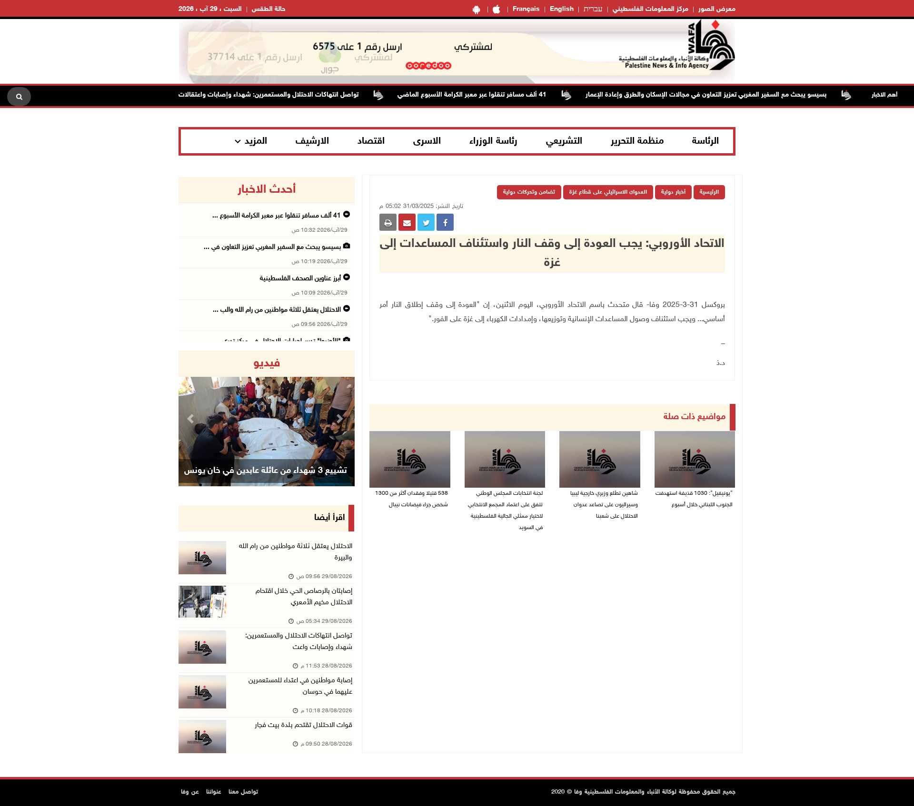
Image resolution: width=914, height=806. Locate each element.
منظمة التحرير (637, 141)
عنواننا (213, 792)
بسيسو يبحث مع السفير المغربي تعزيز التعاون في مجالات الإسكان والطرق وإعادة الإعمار (722, 95)
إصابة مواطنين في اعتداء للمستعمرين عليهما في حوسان (300, 686)
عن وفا (190, 792)
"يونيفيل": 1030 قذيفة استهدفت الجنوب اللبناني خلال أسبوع (694, 499)
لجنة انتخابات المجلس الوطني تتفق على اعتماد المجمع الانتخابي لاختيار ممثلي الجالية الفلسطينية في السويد (505, 510)
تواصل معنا (243, 792)
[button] (192, 418)
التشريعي (564, 141)
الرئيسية (709, 192)
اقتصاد (371, 141)
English (562, 9)
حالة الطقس (269, 9)
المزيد (256, 141)
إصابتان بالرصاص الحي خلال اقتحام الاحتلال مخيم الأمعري (304, 597)
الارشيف (312, 141)
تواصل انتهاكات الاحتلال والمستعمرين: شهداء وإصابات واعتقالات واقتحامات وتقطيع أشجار (249, 95)
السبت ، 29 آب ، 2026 (210, 9)
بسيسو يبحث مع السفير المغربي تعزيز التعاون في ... (272, 247)
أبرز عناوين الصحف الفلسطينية (300, 279)
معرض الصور (716, 9)
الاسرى (427, 141)
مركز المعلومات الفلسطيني (650, 9)
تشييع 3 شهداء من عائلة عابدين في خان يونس (265, 471)
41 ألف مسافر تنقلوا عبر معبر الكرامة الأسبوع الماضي (488, 95)
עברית (593, 9)
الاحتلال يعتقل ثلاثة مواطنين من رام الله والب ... (277, 310)
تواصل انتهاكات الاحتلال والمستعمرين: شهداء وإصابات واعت (298, 641)
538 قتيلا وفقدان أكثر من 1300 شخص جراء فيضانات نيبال (411, 499)
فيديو (266, 363)
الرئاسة (705, 141)
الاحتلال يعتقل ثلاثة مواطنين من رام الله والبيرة (295, 552)
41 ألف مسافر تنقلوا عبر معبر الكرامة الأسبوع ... (276, 216)
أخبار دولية (673, 192)
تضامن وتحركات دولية (529, 192)
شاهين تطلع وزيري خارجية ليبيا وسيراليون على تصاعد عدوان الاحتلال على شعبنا (604, 505)
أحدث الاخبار (267, 190)
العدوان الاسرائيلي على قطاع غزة (608, 192)
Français (526, 9)
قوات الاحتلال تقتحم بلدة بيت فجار (303, 725)
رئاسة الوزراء (493, 141)
